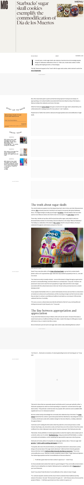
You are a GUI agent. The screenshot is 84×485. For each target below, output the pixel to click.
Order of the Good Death (57, 271)
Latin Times (70, 214)
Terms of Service (22, 125)
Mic (37, 210)
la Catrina (60, 212)
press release (45, 106)
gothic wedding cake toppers (49, 443)
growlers (33, 443)
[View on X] (57, 127)
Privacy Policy (7, 126)
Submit (23, 124)
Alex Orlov (35, 56)
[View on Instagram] (57, 379)
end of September (36, 70)
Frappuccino (76, 466)
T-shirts (39, 443)
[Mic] (4, 5)
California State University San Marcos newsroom (58, 451)
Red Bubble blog (53, 435)
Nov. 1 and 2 (57, 222)
